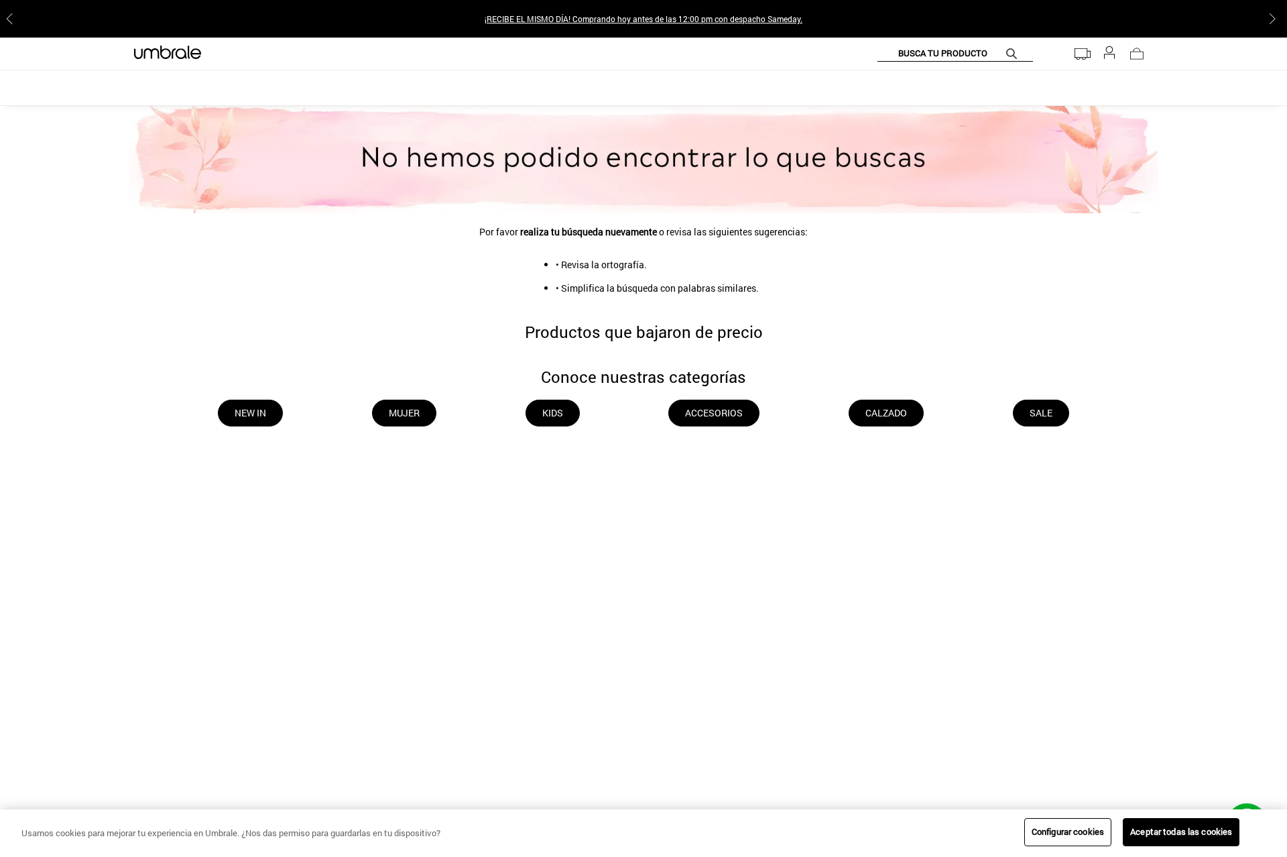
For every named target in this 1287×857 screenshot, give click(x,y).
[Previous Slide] (12, 19)
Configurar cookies (1068, 831)
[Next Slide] (1275, 19)
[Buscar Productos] (1014, 53)
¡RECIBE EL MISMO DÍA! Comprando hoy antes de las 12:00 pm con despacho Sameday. (643, 18)
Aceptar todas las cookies (1181, 831)
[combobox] (955, 54)
